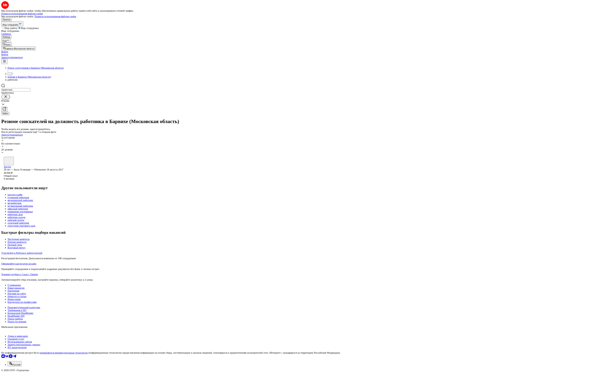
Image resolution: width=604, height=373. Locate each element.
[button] (4, 51)
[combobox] (15, 89)
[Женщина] (9, 161)
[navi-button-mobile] (4, 61)
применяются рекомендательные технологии (63, 352)
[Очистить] (5, 96)
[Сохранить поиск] (4, 109)
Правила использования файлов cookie (55, 16)
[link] (6, 44)
